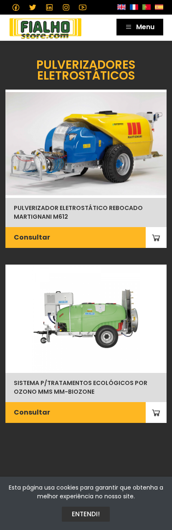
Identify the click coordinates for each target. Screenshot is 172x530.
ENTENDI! (86, 514)
